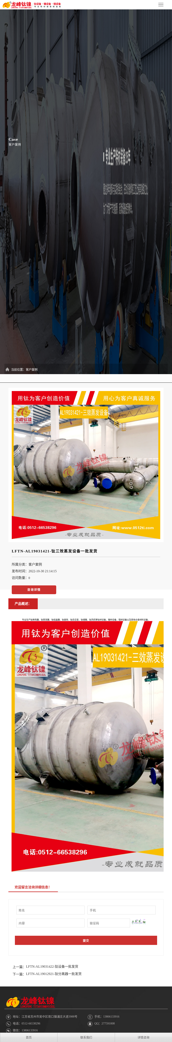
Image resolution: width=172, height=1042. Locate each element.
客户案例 (32, 369)
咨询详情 (34, 589)
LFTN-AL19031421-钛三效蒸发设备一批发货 (55, 551)
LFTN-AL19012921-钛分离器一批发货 (54, 974)
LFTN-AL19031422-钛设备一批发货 (52, 966)
